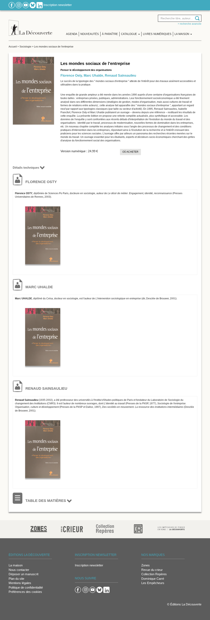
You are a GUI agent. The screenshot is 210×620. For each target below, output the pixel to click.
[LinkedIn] (40, 5)
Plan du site (16, 578)
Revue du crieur (152, 570)
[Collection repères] (105, 529)
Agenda (71, 34)
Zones (145, 565)
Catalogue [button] (129, 34)
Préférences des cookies (25, 591)
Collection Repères (154, 574)
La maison (16, 565)
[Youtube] (26, 5)
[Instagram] (19, 5)
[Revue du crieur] (72, 528)
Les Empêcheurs (152, 583)
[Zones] (38, 528)
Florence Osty (71, 75)
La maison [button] (182, 34)
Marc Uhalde (93, 75)
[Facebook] (12, 5)
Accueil (13, 46)
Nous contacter (19, 570)
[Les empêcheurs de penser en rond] (171, 528)
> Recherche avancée (189, 23)
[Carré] (138, 528)
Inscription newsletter (57, 5)
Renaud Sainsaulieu (120, 75)
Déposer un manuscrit (23, 574)
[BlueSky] (33, 5)
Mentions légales (20, 583)
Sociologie (25, 46)
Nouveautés (89, 34)
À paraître (110, 34)
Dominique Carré (152, 578)
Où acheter (130, 151)
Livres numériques (157, 34)
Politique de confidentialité (26, 587)
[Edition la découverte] (30, 25)
